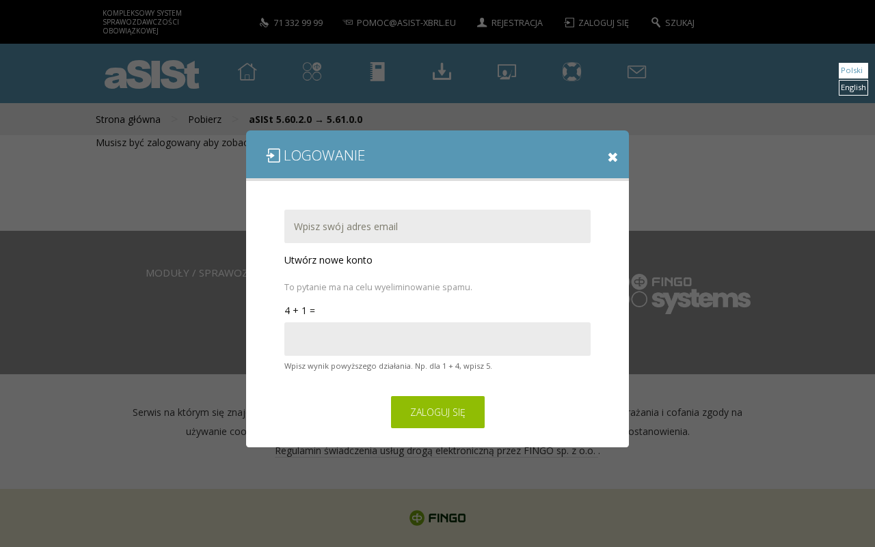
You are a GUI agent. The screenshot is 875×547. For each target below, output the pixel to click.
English (853, 87)
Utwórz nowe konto (328, 259)
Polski (852, 70)
